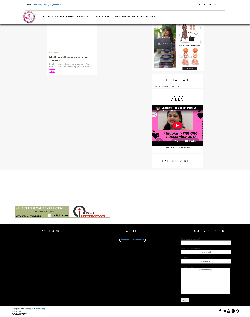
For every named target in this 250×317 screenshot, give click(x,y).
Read (52, 71)
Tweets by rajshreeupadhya (132, 240)
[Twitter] (204, 4)
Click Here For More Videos (177, 147)
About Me (109, 16)
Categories (53, 16)
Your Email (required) (190, 248)
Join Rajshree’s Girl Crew (143, 16)
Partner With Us (122, 16)
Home (43, 16)
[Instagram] (215, 4)
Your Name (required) (190, 239)
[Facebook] (200, 4)
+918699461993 (20, 314)
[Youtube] (210, 4)
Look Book (80, 16)
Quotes (99, 16)
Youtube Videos (67, 16)
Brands (90, 16)
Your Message (187, 267)
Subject (184, 258)
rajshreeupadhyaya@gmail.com (47, 4)
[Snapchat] (220, 4)
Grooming (53, 53)
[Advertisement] (78, 188)
